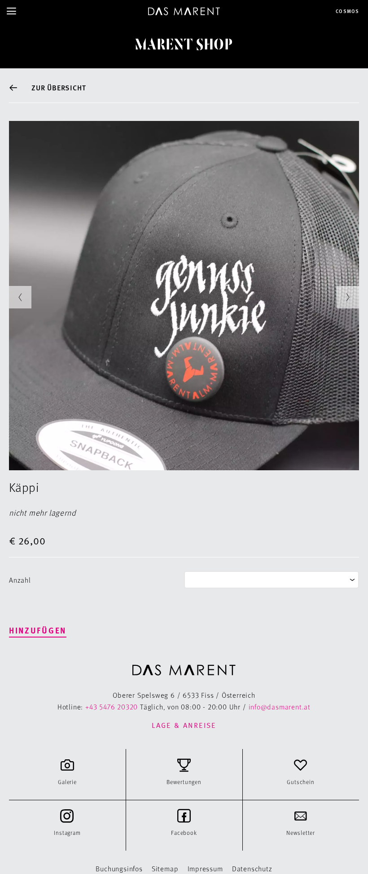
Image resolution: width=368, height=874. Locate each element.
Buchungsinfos (119, 868)
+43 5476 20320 (111, 706)
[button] (20, 297)
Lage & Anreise (184, 725)
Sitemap (165, 868)
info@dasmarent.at (280, 706)
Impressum (205, 868)
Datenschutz (252, 868)
